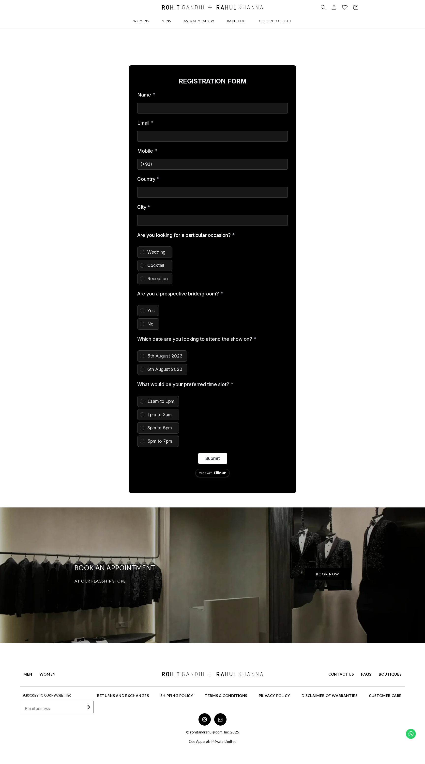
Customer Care (385, 695)
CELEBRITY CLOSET (275, 21)
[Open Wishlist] (344, 7)
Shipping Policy (176, 695)
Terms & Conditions (226, 695)
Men (27, 674)
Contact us (341, 674)
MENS (166, 21)
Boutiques (390, 674)
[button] (323, 7)
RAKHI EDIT (236, 21)
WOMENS (141, 21)
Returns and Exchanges (123, 695)
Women (48, 674)
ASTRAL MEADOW (199, 21)
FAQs (366, 674)
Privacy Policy (274, 695)
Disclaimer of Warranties (329, 695)
